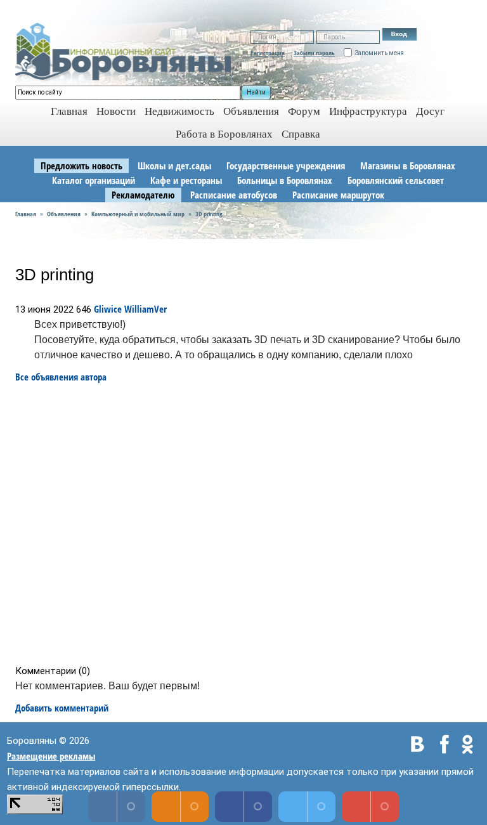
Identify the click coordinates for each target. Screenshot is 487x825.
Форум (304, 111)
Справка (301, 134)
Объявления (251, 111)
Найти (256, 92)
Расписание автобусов (233, 194)
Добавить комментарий (61, 707)
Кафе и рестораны (186, 180)
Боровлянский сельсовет (395, 180)
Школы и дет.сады (174, 165)
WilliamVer (145, 308)
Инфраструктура (368, 111)
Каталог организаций (93, 180)
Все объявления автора (61, 376)
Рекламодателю (143, 194)
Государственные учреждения (285, 165)
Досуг (430, 111)
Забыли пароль (314, 52)
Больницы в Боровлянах (284, 180)
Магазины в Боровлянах (407, 165)
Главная (25, 213)
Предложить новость (81, 165)
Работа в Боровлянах (224, 134)
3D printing (209, 213)
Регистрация (267, 52)
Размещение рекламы (51, 756)
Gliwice (108, 308)
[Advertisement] (247, 524)
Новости (116, 111)
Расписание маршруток (338, 194)
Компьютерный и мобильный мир (138, 213)
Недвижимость (179, 111)
